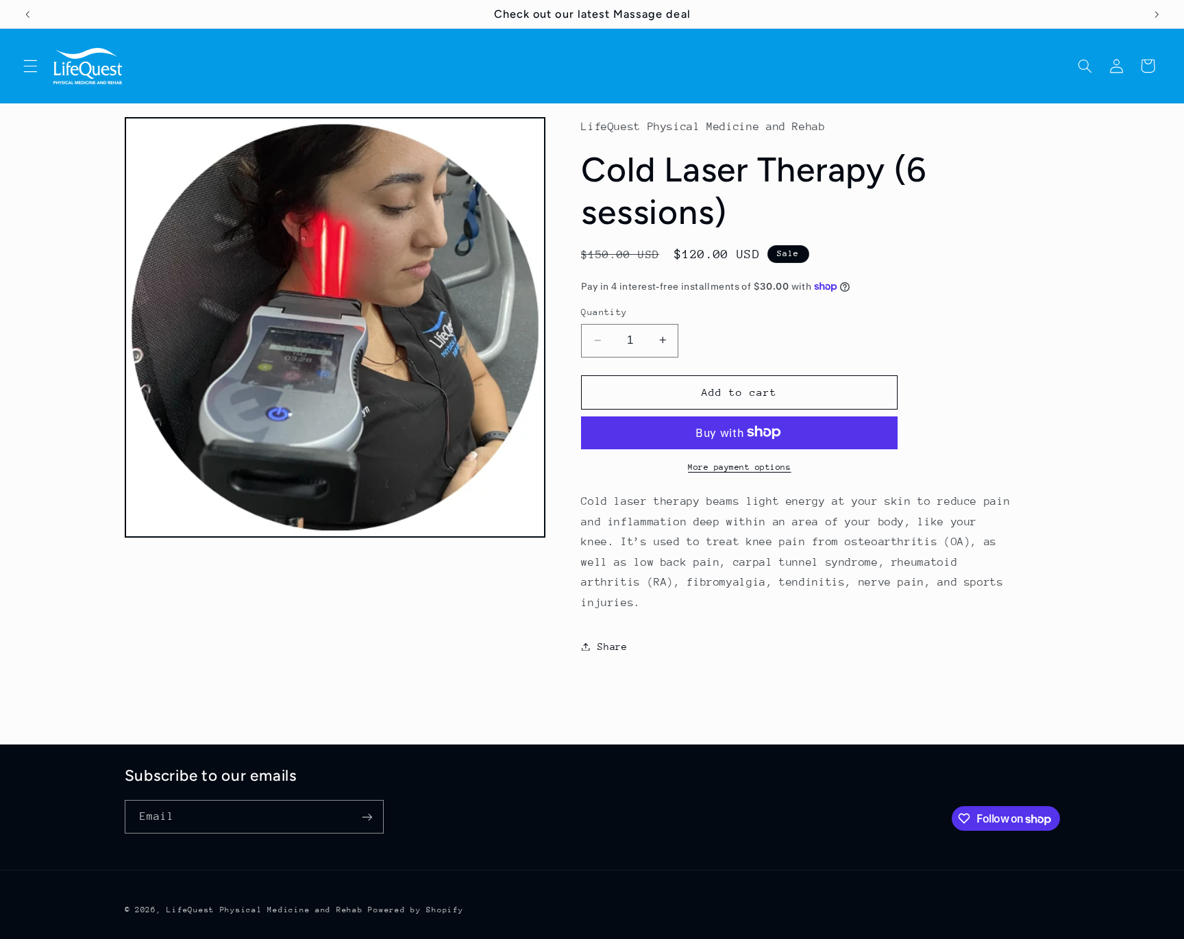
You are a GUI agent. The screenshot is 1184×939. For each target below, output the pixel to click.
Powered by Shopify (415, 909)
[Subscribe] (366, 817)
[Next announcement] (1157, 14)
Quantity (604, 312)
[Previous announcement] (27, 14)
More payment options (739, 466)
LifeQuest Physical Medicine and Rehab (264, 909)
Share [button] (612, 645)
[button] (30, 66)
